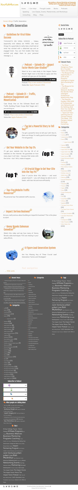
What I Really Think (65, 224)
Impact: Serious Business (18, 211)
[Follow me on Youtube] (34, 3)
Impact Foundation (65, 154)
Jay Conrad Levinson (19, 450)
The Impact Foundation (66, 213)
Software (63, 201)
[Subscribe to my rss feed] (22, 3)
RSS (43, 85)
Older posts (10, 271)
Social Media (64, 198)
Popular (63, 188)
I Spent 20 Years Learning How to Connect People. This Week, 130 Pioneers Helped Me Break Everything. (67, 118)
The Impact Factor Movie (67, 205)
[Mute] (50, 79)
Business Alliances (14, 433)
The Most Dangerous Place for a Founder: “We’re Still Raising (67, 68)
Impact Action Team (65, 151)
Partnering (15, 465)
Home (23, 8)
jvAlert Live (8, 455)
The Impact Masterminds (67, 215)
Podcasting (63, 183)
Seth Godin (21, 467)
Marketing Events (12, 460)
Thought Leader (45, 8)
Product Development (66, 192)
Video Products (11, 479)
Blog (35, 15)
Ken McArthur (10, 456)
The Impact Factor (20, 470)
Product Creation (14, 467)
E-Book (21, 438)
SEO (62, 196)
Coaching (63, 135)
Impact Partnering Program (67, 158)
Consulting (26, 15)
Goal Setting (20, 441)
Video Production (65, 222)
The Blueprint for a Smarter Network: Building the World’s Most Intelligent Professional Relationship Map (67, 91)
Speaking (26, 12)
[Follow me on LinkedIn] (37, 3)
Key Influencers (17, 458)
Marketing (63, 164)
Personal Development (66, 179)
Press (41, 15)
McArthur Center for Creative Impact (11, 343)
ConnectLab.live (64, 137)
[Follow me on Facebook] (28, 3)
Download (47, 82)
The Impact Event (8, 470)
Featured (63, 145)
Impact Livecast (67, 142)
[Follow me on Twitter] (25, 3)
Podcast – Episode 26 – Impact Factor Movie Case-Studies (38, 66)
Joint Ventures (9, 453)
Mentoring (63, 177)
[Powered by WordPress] (50, 486)
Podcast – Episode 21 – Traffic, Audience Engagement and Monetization (20, 97)
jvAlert (18, 453)
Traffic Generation (17, 477)
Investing (63, 162)
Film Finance (8, 441)
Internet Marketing (10, 450)
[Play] (24, 79)
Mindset (24, 460)
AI (61, 130)
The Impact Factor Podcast (67, 209)
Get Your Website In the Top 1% (21, 147)
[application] (39, 79)
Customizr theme (42, 488)
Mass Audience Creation (66, 166)
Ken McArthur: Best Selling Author (37, 486)
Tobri (20, 475)
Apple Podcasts (35, 85)
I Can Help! (32, 8)
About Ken (21, 419)
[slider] (53, 79)
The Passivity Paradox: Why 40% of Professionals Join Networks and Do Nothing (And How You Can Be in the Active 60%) (67, 105)
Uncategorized (64, 219)
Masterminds (64, 171)
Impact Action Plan (65, 149)
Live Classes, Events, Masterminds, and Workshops (49, 12)
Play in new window (35, 82)
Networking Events (11, 462)
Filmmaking (63, 147)
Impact (11, 446)
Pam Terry (6, 405)
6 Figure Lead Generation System (40, 247)
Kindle (22, 458)
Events (62, 139)
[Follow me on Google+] (31, 3)
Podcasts (64, 8)
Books (56, 8)
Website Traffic (18, 479)
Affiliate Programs (15, 431)
